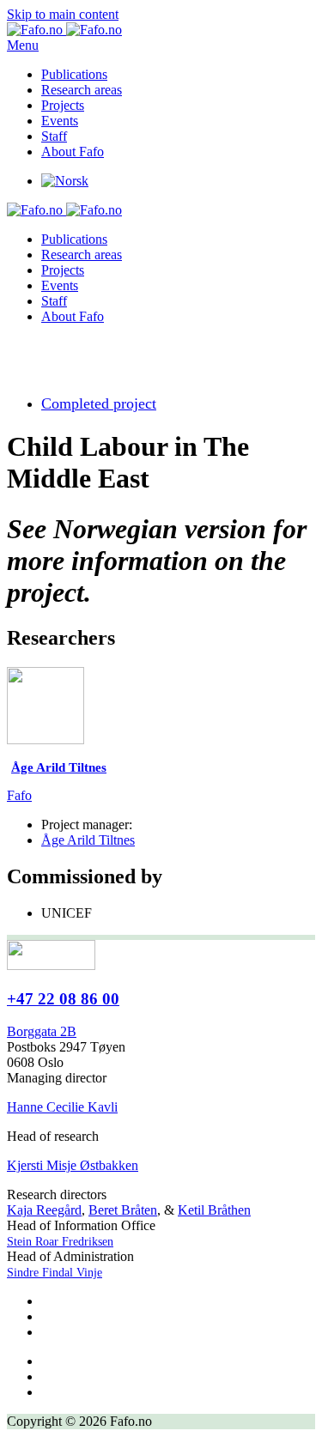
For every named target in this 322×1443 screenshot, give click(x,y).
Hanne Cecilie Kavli (62, 1107)
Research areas (81, 89)
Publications (74, 74)
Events (59, 120)
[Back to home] (64, 29)
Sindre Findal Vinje (54, 1272)
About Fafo (72, 151)
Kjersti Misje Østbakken (72, 1165)
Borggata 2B (41, 1031)
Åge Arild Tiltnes (88, 840)
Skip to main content (62, 14)
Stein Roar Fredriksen (60, 1241)
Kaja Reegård (44, 1210)
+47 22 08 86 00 (63, 999)
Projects (62, 105)
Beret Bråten (122, 1210)
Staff (54, 136)
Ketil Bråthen (214, 1210)
